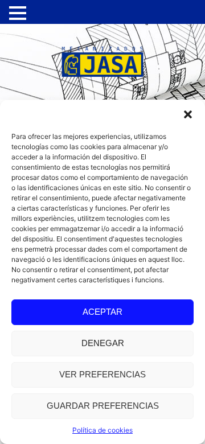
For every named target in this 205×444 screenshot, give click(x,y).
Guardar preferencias (103, 405)
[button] (188, 114)
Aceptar (102, 311)
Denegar (102, 343)
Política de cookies (102, 430)
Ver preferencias (102, 374)
